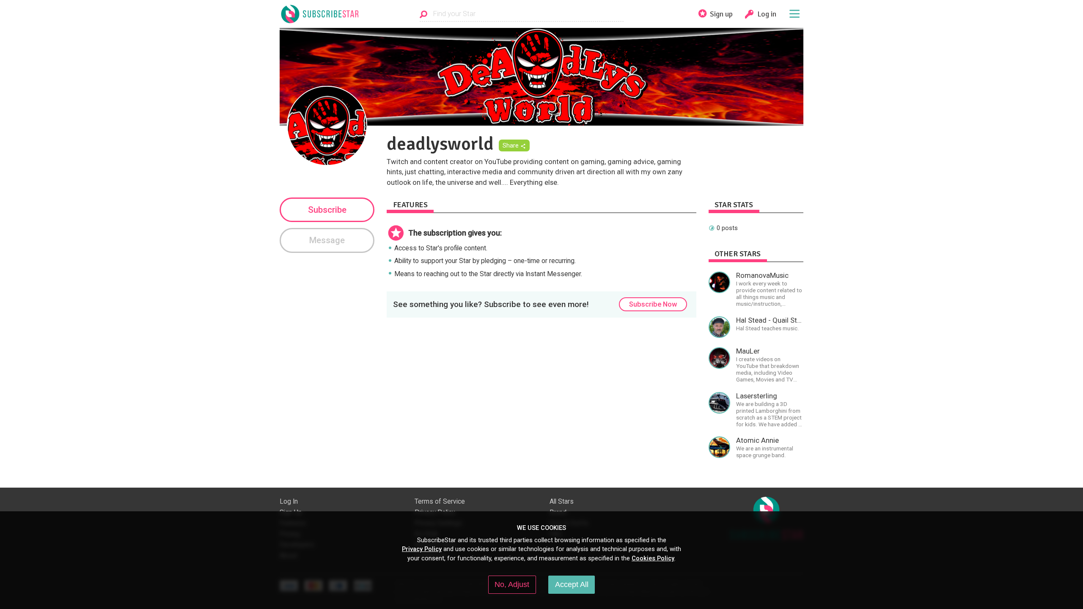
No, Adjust (512, 584)
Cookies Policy (653, 558)
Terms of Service (440, 501)
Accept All (571, 584)
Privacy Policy (422, 549)
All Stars (562, 501)
